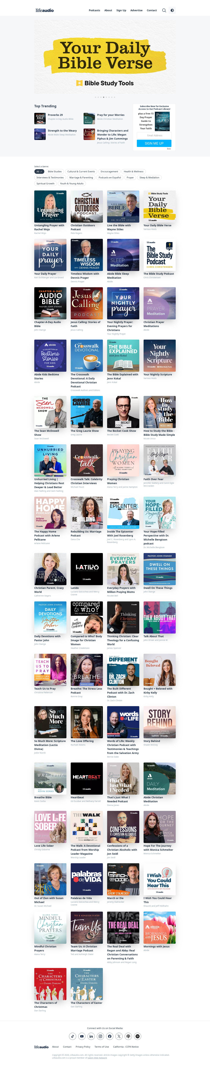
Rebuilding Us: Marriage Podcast (86, 533)
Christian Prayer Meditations (154, 324)
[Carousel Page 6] (109, 97)
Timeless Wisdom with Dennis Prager (85, 275)
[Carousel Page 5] (106, 97)
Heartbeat (77, 797)
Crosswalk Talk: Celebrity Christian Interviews (86, 481)
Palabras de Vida (81, 898)
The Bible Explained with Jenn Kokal (122, 376)
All (39, 171)
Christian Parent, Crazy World (49, 590)
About (108, 10)
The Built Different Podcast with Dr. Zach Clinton (120, 692)
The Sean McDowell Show (46, 432)
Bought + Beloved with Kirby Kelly (158, 690)
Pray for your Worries (110, 115)
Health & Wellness (133, 171)
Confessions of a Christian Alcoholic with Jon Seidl (122, 849)
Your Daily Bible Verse (157, 225)
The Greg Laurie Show (85, 430)
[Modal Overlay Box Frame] (154, 127)
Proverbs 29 (55, 115)
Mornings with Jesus (157, 946)
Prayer (130, 177)
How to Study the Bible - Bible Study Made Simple (159, 432)
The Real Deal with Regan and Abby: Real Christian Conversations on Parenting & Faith (122, 952)
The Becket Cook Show (121, 430)
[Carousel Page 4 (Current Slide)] (103, 97)
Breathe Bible (43, 797)
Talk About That (154, 636)
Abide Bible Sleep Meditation (118, 275)
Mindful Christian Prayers (45, 948)
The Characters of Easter (86, 1003)
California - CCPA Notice (126, 1047)
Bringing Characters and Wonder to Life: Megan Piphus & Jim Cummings (112, 134)
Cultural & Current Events (81, 171)
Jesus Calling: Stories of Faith (85, 324)
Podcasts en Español (110, 177)
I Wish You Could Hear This (158, 900)
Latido (75, 588)
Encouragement (109, 171)
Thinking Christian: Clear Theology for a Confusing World (123, 640)
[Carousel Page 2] (98, 97)
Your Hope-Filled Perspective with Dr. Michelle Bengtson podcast (156, 537)
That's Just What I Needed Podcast (118, 799)
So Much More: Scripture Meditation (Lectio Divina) (50, 745)
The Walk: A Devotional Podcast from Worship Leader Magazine (85, 849)
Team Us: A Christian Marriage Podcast (84, 948)
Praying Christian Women (118, 481)
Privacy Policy (83, 1047)
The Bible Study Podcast (159, 273)
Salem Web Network (97, 1057)
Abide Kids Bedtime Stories (46, 376)
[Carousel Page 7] (111, 97)
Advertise (136, 10)
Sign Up (121, 10)
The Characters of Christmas (45, 1004)
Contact (152, 10)
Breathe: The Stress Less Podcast (86, 690)
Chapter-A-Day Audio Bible (47, 324)
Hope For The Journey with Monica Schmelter (158, 847)
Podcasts (94, 10)
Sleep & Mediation (149, 177)
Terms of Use (102, 1047)
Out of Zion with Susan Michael (48, 900)
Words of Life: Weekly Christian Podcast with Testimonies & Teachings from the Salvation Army (123, 747)
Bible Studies (55, 171)
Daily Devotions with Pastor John (47, 638)
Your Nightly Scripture (158, 374)
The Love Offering (82, 741)
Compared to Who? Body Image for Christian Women (86, 640)
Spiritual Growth (45, 183)
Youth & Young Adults (72, 183)
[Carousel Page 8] (114, 97)
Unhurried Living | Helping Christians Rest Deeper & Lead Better (49, 483)
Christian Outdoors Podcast (83, 227)
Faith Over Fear (153, 479)
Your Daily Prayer (45, 273)
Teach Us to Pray (45, 688)
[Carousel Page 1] (95, 97)
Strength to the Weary (62, 130)
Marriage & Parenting (81, 177)
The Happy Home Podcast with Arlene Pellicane (47, 535)
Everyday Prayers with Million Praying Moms (121, 590)
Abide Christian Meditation (153, 799)
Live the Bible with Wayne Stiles (119, 227)
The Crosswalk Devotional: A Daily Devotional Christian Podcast (84, 380)
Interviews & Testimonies (50, 177)
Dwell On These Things (158, 588)
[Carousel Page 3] (101, 97)
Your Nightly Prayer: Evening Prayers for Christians (120, 326)
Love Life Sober (44, 845)
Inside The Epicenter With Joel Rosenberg (120, 533)
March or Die (115, 898)
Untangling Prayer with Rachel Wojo (49, 227)
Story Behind (152, 741)
